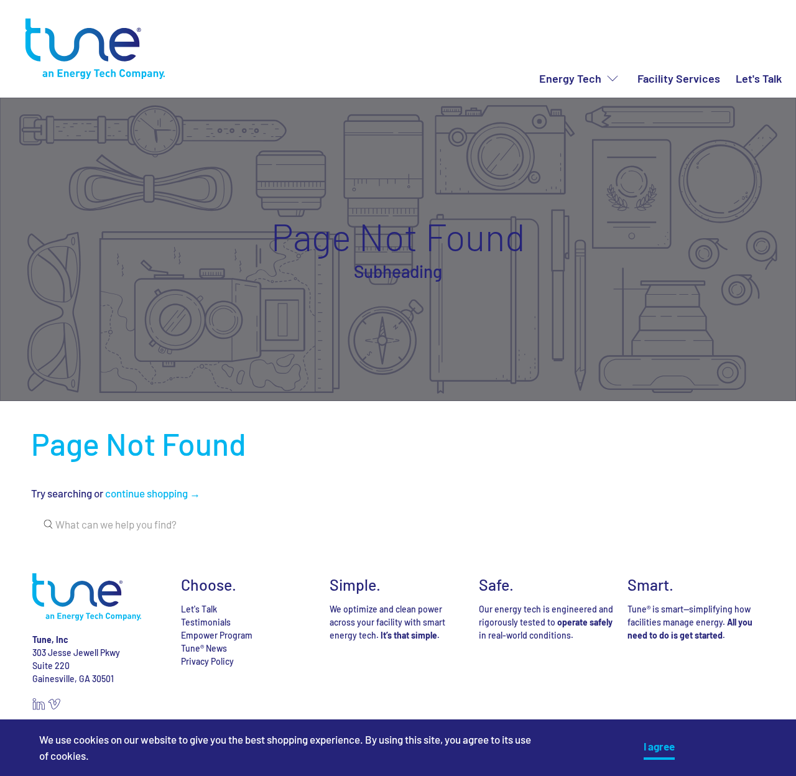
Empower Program (216, 635)
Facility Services (678, 78)
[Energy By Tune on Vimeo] (54, 706)
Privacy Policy (207, 661)
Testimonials (206, 622)
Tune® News (204, 648)
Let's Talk (759, 78)
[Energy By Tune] (95, 49)
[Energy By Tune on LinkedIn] (38, 706)
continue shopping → (152, 493)
